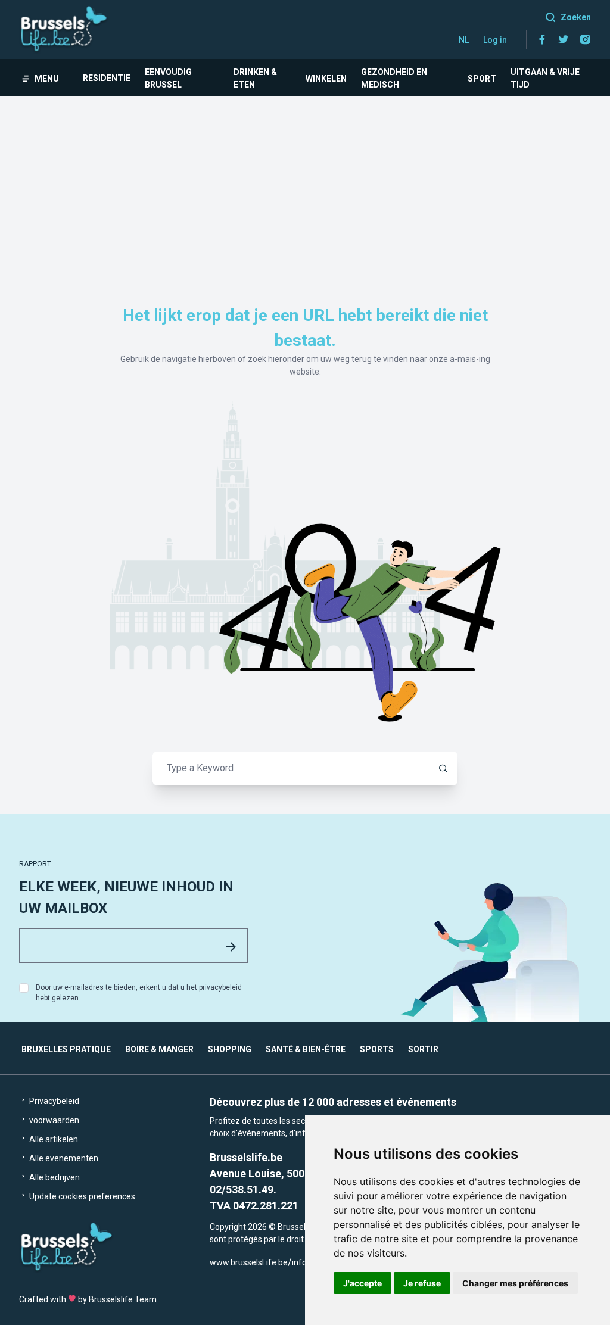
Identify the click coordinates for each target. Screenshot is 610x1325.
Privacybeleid (53, 1101)
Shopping (229, 1049)
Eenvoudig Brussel (168, 78)
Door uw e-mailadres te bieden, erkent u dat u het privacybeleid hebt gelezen (139, 992)
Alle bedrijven (53, 1177)
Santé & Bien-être (306, 1049)
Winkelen (326, 78)
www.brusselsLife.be (249, 1262)
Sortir (423, 1049)
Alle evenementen (62, 1158)
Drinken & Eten (255, 78)
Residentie (106, 78)
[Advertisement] (305, 185)
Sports (377, 1049)
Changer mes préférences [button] (515, 1283)
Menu (47, 78)
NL (464, 40)
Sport (482, 78)
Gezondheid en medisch (394, 78)
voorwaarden (53, 1120)
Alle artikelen (52, 1139)
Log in (495, 40)
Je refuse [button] (422, 1283)
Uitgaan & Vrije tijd (545, 78)
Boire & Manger (159, 1049)
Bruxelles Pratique (66, 1049)
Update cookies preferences (81, 1196)
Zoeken (576, 17)
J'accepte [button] (362, 1283)
